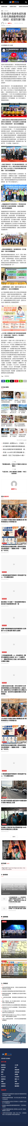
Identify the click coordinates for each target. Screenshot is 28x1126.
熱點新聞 (17, 1069)
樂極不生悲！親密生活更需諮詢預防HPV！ (6, 401)
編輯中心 (10, 23)
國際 (2, 1072)
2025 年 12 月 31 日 (18, 23)
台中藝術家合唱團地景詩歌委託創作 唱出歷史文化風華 (14, 447)
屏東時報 (7, 376)
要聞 (16, 1081)
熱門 (16, 1067)
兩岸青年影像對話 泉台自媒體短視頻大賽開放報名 (14, 1005)
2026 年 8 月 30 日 (5, 552)
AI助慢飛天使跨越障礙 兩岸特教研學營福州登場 (13, 991)
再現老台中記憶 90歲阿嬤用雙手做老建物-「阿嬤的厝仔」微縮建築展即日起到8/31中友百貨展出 (14, 435)
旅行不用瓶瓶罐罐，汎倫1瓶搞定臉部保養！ (20, 425)
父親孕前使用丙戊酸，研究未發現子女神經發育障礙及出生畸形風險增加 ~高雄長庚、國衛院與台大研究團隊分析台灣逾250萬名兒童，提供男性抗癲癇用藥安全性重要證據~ (14, 690)
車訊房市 (17, 1083)
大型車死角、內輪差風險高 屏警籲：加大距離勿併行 (5, 435)
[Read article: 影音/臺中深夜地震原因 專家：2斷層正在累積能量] (14, 949)
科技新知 (17, 1076)
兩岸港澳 (3, 1067)
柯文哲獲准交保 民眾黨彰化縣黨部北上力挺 (22, 411)
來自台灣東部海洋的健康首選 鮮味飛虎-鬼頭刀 (14, 450)
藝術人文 (4, 961)
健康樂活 (3, 1065)
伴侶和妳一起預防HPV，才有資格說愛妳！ (14, 443)
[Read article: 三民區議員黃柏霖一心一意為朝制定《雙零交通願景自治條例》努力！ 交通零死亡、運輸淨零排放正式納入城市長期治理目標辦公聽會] (14, 644)
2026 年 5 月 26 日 (6, 976)
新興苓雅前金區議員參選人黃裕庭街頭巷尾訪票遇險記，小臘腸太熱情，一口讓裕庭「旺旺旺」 (13, 548)
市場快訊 (3, 1083)
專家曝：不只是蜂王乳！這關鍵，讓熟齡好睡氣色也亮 (20, 401)
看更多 (14, 836)
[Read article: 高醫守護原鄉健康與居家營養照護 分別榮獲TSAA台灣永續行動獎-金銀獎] (14, 618)
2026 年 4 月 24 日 (6, 936)
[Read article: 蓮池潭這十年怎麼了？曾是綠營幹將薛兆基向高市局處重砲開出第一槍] (14, 591)
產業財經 (6, 11)
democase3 (13, 6)
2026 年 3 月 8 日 (6, 956)
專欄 (2, 1081)
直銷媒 (16, 1074)
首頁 (2, 11)
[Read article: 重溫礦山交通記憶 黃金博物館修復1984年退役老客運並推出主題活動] (14, 816)
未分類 (16, 1065)
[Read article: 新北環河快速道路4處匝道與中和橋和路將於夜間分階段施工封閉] (14, 790)
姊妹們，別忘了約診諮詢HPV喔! (13, 455)
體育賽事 (17, 1086)
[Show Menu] (2, 2)
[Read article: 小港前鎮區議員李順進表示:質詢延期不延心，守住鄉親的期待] (14, 564)
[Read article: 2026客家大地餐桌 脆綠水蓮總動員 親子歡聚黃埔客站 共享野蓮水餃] (14, 509)
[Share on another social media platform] (25, 381)
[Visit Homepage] (13, 2)
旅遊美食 (4, 941)
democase (4, 6)
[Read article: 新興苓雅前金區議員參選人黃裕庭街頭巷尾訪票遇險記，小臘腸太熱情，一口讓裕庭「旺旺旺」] (14, 535)
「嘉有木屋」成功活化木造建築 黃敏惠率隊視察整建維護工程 (13, 411)
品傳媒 (2, 1069)
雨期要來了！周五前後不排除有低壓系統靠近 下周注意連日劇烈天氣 (5, 411)
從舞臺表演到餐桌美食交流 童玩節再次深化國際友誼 (6, 425)
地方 (2, 1074)
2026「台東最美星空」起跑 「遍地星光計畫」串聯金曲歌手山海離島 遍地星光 (13, 932)
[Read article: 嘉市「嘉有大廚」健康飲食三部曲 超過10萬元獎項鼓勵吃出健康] (14, 969)
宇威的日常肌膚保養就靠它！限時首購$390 (22, 435)
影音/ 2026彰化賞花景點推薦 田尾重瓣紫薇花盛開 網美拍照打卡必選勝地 (14, 453)
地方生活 (4, 516)
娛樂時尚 (3, 1079)
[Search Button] (26, 2)
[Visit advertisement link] (14, 850)
